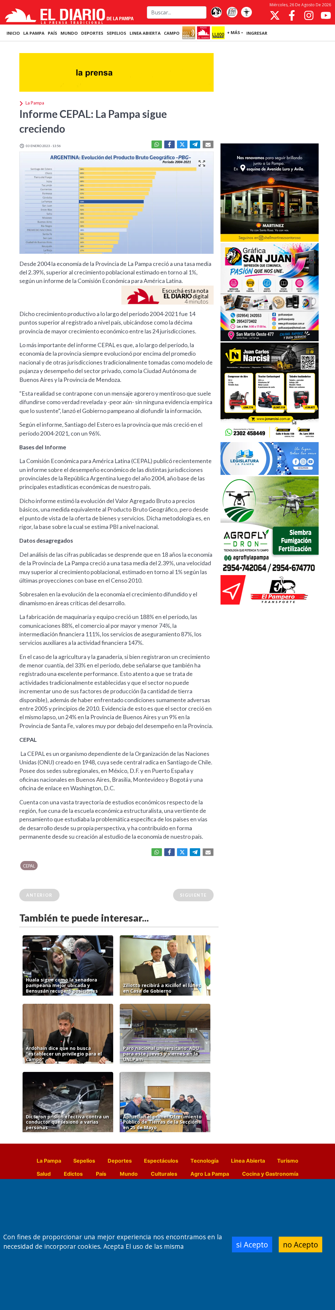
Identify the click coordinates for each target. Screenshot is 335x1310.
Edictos (73, 1173)
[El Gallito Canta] (216, 12)
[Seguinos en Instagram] (309, 15)
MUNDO (69, 33)
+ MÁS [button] (233, 32)
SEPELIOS (116, 33)
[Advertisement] (269, 93)
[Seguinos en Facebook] (292, 15)
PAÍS (52, 33)
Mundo (129, 1173)
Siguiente (193, 895)
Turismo (287, 1160)
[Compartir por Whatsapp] (156, 144)
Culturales (164, 1173)
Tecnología (204, 1160)
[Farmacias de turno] (246, 12)
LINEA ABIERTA (145, 33)
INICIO (13, 33)
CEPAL (29, 866)
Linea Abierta (248, 1160)
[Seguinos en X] (275, 15)
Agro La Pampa (209, 1173)
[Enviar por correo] (208, 144)
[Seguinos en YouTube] (326, 15)
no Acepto (300, 1244)
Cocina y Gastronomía (270, 1173)
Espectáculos (161, 1160)
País (101, 1173)
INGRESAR (256, 33)
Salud (44, 1173)
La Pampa (49, 1160)
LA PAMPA (33, 33)
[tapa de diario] (232, 12)
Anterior (39, 895)
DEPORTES (92, 33)
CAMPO (172, 33)
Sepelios (84, 1160)
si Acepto (252, 1244)
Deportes (120, 1160)
